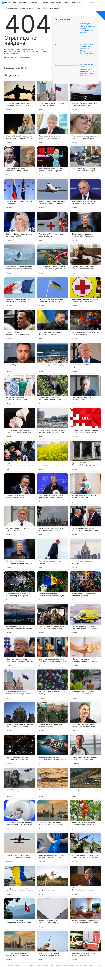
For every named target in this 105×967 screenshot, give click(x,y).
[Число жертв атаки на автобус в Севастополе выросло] (85, 96)
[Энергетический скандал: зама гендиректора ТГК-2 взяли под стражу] (52, 619)
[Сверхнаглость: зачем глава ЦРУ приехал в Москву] (19, 194)
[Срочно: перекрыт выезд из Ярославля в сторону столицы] (19, 750)
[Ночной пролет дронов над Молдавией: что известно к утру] (52, 586)
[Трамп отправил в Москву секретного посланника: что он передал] (85, 358)
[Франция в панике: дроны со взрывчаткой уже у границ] (19, 292)
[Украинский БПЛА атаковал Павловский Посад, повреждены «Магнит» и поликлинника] (85, 456)
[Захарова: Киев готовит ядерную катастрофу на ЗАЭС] (19, 227)
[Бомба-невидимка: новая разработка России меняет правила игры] (52, 946)
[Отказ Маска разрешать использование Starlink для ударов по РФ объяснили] (19, 488)
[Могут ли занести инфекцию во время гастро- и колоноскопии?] (52, 848)
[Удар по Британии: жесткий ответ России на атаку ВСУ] (52, 96)
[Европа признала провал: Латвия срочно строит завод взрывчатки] (52, 259)
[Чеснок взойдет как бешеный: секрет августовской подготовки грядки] (19, 423)
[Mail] (3, 2)
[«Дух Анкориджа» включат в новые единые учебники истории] (85, 521)
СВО (39, 8)
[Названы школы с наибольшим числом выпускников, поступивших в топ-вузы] (85, 488)
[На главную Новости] (10, 2)
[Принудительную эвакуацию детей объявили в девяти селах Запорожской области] (19, 881)
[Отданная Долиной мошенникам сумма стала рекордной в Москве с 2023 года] (19, 129)
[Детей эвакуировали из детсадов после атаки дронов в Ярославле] (85, 913)
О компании (9, 965)
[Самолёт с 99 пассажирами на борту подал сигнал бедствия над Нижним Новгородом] (19, 848)
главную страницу (26, 58)
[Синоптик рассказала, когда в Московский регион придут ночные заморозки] (19, 586)
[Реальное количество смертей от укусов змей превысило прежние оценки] (52, 783)
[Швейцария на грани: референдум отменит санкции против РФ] (19, 913)
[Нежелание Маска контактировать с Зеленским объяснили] (19, 325)
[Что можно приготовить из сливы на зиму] (52, 684)
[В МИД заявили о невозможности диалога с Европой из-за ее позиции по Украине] (19, 717)
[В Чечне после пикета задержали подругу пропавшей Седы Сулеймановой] (85, 129)
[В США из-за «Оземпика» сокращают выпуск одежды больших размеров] (19, 390)
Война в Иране (27, 8)
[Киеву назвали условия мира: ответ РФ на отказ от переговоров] (19, 521)
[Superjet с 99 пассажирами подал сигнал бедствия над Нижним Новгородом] (52, 194)
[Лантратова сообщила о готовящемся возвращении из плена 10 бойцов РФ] (19, 554)
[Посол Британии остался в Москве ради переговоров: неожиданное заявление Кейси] (19, 946)
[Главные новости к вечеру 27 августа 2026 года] (52, 717)
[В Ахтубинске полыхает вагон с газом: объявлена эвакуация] (85, 946)
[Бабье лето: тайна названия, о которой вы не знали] (52, 881)
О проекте (31, 965)
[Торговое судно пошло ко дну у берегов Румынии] (52, 358)
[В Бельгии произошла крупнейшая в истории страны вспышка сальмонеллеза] (85, 652)
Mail (3, 965)
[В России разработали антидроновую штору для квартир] (52, 913)
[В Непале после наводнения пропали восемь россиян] (85, 684)
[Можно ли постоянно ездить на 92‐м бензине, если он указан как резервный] (52, 652)
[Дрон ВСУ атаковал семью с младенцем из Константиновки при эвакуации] (19, 783)
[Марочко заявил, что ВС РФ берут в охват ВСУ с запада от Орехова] (85, 848)
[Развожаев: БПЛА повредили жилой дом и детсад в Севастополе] (85, 586)
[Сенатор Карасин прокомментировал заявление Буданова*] (19, 358)
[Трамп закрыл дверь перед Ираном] (52, 554)
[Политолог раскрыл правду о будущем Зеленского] (52, 325)
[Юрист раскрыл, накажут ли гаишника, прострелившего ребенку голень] (85, 259)
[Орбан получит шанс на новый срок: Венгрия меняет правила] (52, 488)
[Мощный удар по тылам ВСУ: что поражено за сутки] (85, 325)
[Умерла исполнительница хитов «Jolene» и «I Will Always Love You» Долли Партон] (52, 161)
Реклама (17, 965)
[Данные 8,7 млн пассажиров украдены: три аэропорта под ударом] (52, 815)
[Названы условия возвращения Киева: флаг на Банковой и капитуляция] (52, 292)
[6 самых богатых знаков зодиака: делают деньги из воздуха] (85, 750)
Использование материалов (83, 965)
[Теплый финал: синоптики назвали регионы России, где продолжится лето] (85, 783)
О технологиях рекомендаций (44, 965)
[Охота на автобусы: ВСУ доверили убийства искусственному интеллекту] (85, 390)
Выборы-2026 (13, 8)
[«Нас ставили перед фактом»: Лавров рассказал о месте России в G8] (85, 881)
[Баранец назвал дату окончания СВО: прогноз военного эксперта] (19, 96)
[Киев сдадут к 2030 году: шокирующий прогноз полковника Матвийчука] (19, 619)
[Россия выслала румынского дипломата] (85, 554)
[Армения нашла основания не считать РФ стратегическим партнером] (85, 194)
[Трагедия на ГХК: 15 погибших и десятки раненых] (52, 227)
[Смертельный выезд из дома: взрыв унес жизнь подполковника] (85, 619)
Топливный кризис (52, 8)
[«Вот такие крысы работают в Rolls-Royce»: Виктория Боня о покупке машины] (85, 717)
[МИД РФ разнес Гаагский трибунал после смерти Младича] (19, 684)
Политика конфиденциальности (64, 965)
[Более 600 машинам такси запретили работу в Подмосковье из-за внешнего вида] (52, 750)
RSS (25, 965)
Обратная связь (98, 965)
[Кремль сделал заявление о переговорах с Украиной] (52, 129)
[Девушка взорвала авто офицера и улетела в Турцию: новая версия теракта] (85, 292)
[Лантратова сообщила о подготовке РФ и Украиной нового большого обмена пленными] (85, 227)
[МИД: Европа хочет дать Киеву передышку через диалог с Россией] (52, 521)
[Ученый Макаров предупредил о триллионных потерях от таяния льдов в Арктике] (19, 259)
